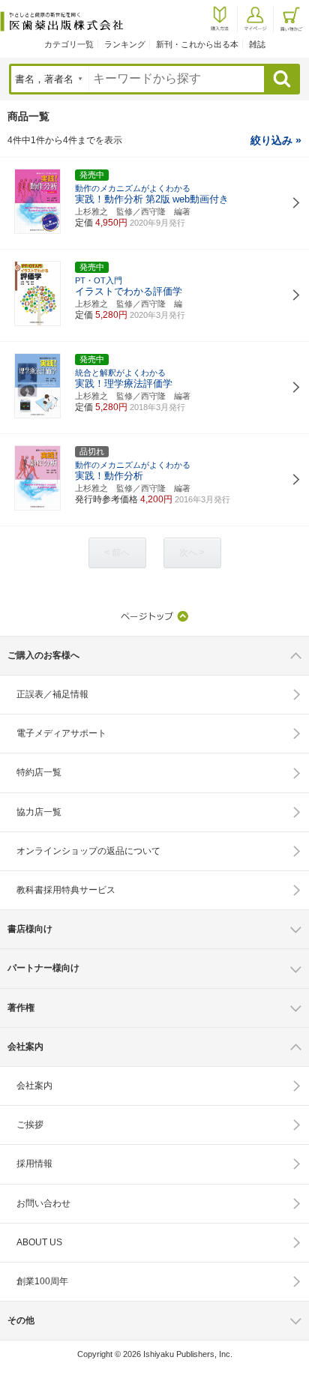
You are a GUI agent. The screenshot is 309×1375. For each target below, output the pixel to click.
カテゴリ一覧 (69, 44)
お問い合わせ (43, 1203)
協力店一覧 (39, 812)
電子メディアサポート (61, 733)
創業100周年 (42, 1281)
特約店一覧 (39, 772)
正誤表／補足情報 (52, 694)
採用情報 (34, 1163)
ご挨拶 (30, 1124)
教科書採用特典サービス (66, 890)
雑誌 (257, 44)
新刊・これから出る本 (197, 44)
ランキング (125, 44)
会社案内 (34, 1085)
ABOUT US (39, 1242)
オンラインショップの (88, 851)
